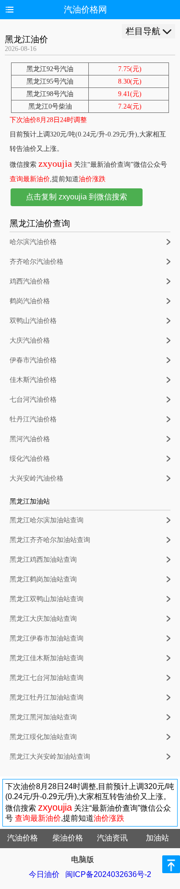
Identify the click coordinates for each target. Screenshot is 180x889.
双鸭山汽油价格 (33, 320)
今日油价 (44, 874)
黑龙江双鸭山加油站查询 (47, 599)
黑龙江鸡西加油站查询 (43, 559)
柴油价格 (67, 838)
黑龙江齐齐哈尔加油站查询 (50, 539)
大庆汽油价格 (30, 340)
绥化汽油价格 (30, 458)
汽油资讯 (112, 838)
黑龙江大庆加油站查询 (43, 618)
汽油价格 (22, 838)
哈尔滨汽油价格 (33, 242)
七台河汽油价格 (33, 399)
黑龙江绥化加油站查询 (43, 737)
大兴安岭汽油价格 (36, 478)
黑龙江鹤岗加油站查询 (43, 579)
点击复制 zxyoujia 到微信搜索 (76, 197)
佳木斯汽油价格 (33, 379)
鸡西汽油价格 (30, 281)
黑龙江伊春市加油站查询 (47, 638)
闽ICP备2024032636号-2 (108, 874)
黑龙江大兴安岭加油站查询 (50, 756)
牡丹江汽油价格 (33, 419)
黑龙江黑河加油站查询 (43, 717)
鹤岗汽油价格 (30, 301)
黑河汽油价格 (30, 439)
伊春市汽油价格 (33, 360)
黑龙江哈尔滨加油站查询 (47, 520)
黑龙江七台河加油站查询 (47, 677)
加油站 (157, 838)
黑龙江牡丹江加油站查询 (47, 697)
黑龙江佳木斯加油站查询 (47, 658)
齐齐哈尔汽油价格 (36, 261)
